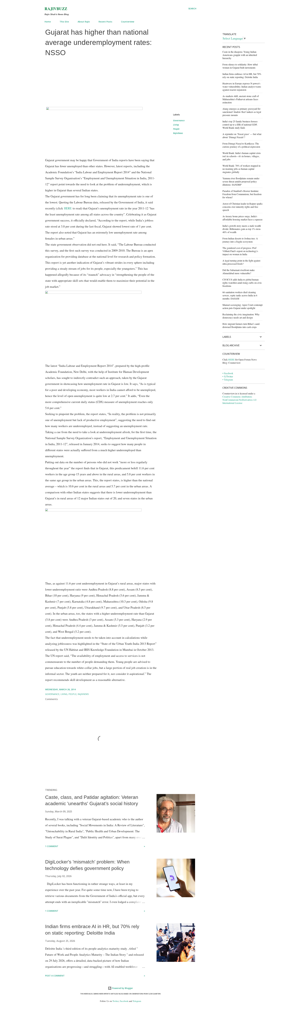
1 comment (51, 846)
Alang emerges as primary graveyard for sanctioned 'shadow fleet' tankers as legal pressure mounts (241, 112)
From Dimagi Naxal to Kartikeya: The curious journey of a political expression (241, 145)
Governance (179, 120)
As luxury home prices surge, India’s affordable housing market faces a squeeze (242, 218)
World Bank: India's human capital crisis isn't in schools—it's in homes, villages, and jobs (241, 156)
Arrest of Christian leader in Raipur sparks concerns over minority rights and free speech (242, 206)
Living (176, 124)
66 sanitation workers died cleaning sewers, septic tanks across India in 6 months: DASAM (239, 295)
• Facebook (227, 373)
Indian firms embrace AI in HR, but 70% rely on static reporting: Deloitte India (241, 75)
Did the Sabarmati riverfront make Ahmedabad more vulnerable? (238, 271)
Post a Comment (55, 975)
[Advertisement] (120, 82)
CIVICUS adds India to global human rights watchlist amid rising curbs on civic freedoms (242, 282)
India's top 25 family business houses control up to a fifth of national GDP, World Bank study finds (240, 124)
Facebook (124, 1001)
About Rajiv (84, 21)
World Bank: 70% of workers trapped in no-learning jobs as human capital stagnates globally (241, 169)
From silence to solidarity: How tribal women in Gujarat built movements (240, 66)
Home (48, 21)
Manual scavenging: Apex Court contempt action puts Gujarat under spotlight (242, 306)
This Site (64, 21)
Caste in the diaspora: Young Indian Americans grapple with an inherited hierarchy (239, 55)
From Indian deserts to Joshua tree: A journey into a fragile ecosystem (240, 240)
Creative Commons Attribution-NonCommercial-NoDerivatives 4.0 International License (239, 399)
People (176, 128)
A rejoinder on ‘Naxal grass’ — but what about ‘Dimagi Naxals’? (241, 135)
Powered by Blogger (122, 988)
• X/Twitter (227, 376)
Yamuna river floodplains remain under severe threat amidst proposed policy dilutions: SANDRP (240, 181)
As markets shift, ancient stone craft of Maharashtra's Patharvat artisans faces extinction (240, 99)
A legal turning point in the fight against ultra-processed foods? (241, 262)
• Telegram (227, 379)
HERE (68, 208)
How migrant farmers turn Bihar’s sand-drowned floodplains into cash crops (241, 325)
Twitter (115, 1001)
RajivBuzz (56, 8)
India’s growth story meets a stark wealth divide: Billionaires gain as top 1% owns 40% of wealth (241, 229)
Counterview (127, 21)
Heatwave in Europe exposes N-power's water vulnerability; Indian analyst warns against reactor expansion (241, 86)
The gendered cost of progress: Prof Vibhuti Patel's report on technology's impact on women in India (240, 251)
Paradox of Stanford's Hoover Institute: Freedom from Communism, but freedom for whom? (241, 194)
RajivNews (178, 133)
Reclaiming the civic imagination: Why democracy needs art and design (240, 316)
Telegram (137, 1001)
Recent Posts (105, 21)
